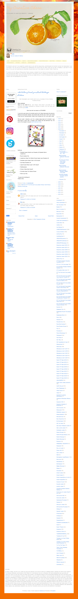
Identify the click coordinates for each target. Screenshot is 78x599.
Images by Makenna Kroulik (63, 398)
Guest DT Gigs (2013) (62, 360)
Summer (59, 518)
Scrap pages (60, 475)
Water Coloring (60, 557)
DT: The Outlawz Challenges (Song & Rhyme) (64, 304)
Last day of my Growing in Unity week (11, 234)
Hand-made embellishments (63, 382)
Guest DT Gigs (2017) (62, 364)
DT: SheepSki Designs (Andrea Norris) (64, 267)
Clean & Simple (60, 231)
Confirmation (60, 236)
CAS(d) (58, 225)
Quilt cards (59, 452)
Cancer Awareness (61, 218)
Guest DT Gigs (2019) (62, 369)
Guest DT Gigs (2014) (62, 362)
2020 (59, 129)
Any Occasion (60, 204)
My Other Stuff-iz (10, 62)
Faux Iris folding (61, 324)
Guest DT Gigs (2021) (62, 371)
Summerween (60, 520)
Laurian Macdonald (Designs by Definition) (10, 245)
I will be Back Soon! (11, 248)
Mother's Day (60, 416)
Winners (59, 560)
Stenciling (24, 186)
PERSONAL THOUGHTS (62, 443)
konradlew (42, 590)
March (61, 147)
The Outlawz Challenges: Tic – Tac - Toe (63, 152)
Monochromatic (60, 414)
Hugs (58, 392)
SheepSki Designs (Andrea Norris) (63, 489)
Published (64, 60)
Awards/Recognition (31, 62)
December (62, 130)
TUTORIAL (59, 551)
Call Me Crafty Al (11, 251)
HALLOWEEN (60, 380)
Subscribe (11, 101)
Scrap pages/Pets (61, 479)
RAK (58, 455)
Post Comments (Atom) (39, 219)
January (61, 179)
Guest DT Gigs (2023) (62, 375)
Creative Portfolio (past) (43, 60)
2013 (59, 194)
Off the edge (60, 423)
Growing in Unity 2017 (62, 348)
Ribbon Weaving (60, 466)
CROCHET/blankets (61, 238)
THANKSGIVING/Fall (62, 533)
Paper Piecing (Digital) (62, 434)
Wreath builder (60, 562)
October (61, 135)
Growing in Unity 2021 (62, 353)
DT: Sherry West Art (62, 270)
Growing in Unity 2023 (62, 355)
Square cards (60, 511)
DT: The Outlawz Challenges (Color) (64, 283)
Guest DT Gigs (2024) (62, 378)
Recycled (59, 459)
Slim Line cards (60, 497)
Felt (58, 328)
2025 (59, 118)
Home (8, 60)
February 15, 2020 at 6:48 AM (27, 199)
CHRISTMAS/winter (61, 229)
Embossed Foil (60, 309)
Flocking (59, 331)
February (61, 149)
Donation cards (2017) (62, 247)
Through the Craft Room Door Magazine (63, 542)
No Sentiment (60, 421)
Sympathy (59, 529)
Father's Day (60, 322)
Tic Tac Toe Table (61, 545)
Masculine (59, 410)
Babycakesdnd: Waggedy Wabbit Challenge (63, 171)
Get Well (59, 340)
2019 (59, 182)
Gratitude (59, 346)
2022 (59, 125)
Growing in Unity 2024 (62, 358)
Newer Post (21, 216)
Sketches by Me (60, 495)
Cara (13, 54)
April (60, 145)
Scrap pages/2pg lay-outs (63, 477)
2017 (59, 186)
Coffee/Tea (59, 234)
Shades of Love (60, 482)
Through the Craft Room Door (63, 539)
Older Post (51, 216)
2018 (59, 184)
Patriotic (59, 441)
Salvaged (59, 470)
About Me (24, 60)
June (60, 141)
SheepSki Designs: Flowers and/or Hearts (63, 176)
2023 (59, 123)
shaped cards (60, 486)
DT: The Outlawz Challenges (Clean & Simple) (64, 280)
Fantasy (20, 186)
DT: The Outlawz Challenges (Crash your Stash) (38, 184)
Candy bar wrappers (62, 220)
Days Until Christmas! (62, 105)
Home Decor (60, 390)
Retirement (59, 464)
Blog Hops (59, 213)
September (62, 137)
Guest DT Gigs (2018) (62, 366)
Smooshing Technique (62, 500)
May (60, 143)
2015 (59, 190)
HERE (26, 107)
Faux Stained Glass (61, 326)
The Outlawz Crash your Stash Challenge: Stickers (64, 161)
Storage (59, 515)
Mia (21, 202)
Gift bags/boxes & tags (62, 342)
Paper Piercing (60, 437)
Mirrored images (61, 412)
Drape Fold (59, 258)
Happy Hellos (60, 386)
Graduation (59, 344)
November (62, 133)
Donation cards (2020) (62, 254)
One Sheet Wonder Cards (63, 425)
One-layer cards (61, 428)
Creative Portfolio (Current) (32, 60)
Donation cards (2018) (62, 249)
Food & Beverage (61, 333)
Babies (58, 207)
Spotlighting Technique (62, 506)
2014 (59, 192)
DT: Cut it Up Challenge (62, 264)
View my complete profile (17, 56)
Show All (14, 253)
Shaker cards (60, 484)
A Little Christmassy (10, 225)
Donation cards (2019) (62, 252)
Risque (58, 468)
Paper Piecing (60, 432)
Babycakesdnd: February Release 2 (64, 157)
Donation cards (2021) (62, 256)
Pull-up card (60, 448)
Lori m (21, 194)
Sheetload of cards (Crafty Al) (64, 492)
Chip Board (59, 227)
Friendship (59, 335)
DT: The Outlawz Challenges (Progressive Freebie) (64, 297)
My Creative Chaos (24, 8)
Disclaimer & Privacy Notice (15, 60)
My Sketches (59, 60)
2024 (59, 120)
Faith (58, 317)
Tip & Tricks (18, 62)
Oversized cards (61, 430)
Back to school (60, 209)
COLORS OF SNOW (10, 240)
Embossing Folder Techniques (64, 311)
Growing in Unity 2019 (62, 351)
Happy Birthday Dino (36, 122)
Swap (58, 524)
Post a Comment (23, 210)
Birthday (24, 184)
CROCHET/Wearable (62, 243)
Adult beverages (61, 202)
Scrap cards (60, 473)
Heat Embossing (60, 388)
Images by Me (60, 402)
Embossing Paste (61, 315)
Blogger (53, 590)
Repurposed (59, 461)
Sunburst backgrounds (62, 522)
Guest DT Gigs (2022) (62, 373)
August (61, 139)
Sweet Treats (60, 527)
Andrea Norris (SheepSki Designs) (11, 223)
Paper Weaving (60, 439)
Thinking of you (60, 536)
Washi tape (59, 555)
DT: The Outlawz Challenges (64, 272)
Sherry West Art (11, 238)
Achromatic (59, 200)
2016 (59, 188)
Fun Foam (59, 337)
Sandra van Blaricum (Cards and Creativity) (11, 230)
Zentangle (59, 564)
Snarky (58, 502)
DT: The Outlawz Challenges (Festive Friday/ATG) (64, 290)
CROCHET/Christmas (62, 240)
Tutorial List (24, 62)
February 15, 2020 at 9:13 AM (27, 207)
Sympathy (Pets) (61, 531)
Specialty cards (60, 504)
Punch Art (59, 450)
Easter (58, 307)
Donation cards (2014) (62, 245)
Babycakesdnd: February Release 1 (64, 167)
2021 (59, 127)
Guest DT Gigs (52, 60)
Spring (58, 509)
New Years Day (60, 419)
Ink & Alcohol (60, 407)
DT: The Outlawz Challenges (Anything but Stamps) (64, 276)
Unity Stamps (60, 553)
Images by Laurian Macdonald (61, 395)
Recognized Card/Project (63, 457)
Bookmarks (59, 216)
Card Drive (59, 222)
